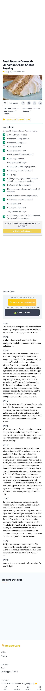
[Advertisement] (22, 29)
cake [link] (28, 120)
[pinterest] (29, 103)
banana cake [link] (11, 120)
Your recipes (13, 103)
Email (3, 668)
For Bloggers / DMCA (9, 671)
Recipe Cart (12, 645)
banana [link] (21, 120)
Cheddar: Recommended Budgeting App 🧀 (19, 683)
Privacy (4, 656)
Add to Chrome (23, 312)
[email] (34, 103)
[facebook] (23, 103)
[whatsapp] (40, 103)
